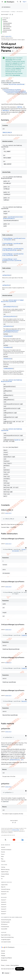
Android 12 (3, 911)
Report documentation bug (7, 937)
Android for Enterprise (6, 849)
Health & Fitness (4, 871)
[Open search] (18, 2)
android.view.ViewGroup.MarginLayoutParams (15, 91)
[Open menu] (2, 1)
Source (2, 854)
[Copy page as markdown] (17, 51)
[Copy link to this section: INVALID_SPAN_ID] (14, 510)
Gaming (3, 867)
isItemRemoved (8, 347)
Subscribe (20, 969)
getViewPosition (8, 326)
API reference (6, 7)
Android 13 (3, 909)
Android (3, 847)
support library (8, 59)
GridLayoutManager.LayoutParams (11, 238)
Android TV (3, 893)
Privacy (2, 876)
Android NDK (4, 929)
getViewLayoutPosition (10, 316)
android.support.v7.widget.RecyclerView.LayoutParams (12, 300)
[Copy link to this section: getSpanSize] (10, 784)
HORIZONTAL (6, 110)
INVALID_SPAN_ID (7, 132)
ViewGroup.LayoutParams (12, 254)
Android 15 (3, 904)
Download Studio (5, 926)
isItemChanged (8, 336)
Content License (15, 829)
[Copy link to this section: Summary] (10, 120)
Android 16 (3, 902)
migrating (18, 68)
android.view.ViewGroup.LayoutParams (12, 89)
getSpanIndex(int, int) (16, 759)
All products (4, 960)
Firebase (3, 955)
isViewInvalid (7, 358)
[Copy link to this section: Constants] (11, 505)
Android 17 (3, 900)
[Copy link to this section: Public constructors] (19, 534)
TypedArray (17, 440)
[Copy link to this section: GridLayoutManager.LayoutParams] (2, 541)
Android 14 (3, 906)
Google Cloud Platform (6, 958)
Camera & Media (5, 874)
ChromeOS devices (5, 889)
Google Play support (5, 939)
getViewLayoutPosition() (12, 330)
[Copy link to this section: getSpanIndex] (11, 729)
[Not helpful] (12, 14)
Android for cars (5, 891)
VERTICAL (19, 107)
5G (2, 878)
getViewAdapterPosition (10, 306)
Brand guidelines (15, 965)
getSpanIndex (6, 275)
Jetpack (7, 64)
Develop (13, 11)
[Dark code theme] (26, 517)
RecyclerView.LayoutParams (16, 84)
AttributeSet (7, 239)
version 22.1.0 (8, 36)
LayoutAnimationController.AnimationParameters (13, 217)
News (2, 856)
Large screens (4, 884)
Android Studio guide (6, 919)
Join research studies (6, 941)
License (7, 965)
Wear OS (3, 887)
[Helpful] (10, 14)
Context (23, 238)
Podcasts (3, 861)
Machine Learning (5, 869)
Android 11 (3, 913)
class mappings (16, 75)
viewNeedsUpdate (8, 368)
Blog (2, 858)
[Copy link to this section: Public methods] (15, 724)
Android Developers (5, 11)
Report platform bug (5, 935)
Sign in (24, 1)
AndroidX (15, 63)
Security (3, 852)
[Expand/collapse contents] (9, 18)
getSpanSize (6, 285)
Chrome (3, 953)
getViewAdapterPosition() (11, 331)
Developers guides (5, 922)
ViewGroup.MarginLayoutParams (12, 249)
